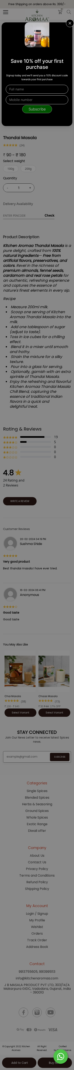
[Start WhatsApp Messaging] (61, 1056)
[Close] (66, 28)
